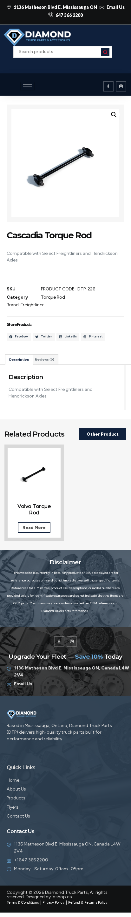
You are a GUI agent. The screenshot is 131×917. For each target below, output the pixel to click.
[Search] (105, 52)
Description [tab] (19, 359)
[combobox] (62, 52)
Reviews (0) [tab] (44, 359)
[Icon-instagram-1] (121, 86)
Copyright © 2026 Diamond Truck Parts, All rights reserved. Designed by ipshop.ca (57, 895)
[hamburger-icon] (27, 86)
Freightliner (32, 305)
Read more (34, 527)
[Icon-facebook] (108, 86)
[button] (63, 61)
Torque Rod (53, 297)
